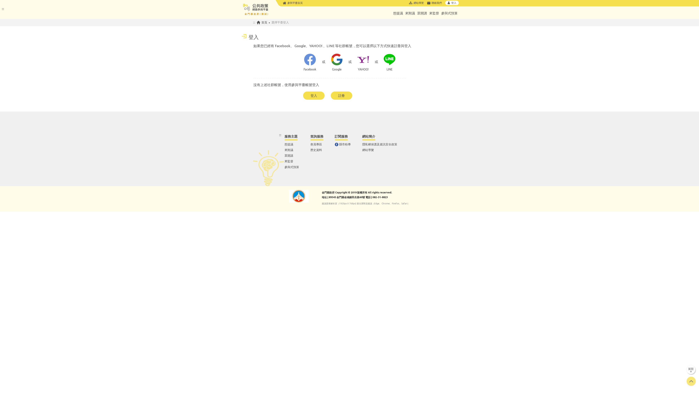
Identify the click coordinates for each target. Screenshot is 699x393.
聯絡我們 (437, 2)
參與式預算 (449, 13)
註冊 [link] (341, 95)
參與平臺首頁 (295, 2)
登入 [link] (314, 95)
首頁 (264, 22)
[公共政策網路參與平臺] (255, 9)
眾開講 (422, 13)
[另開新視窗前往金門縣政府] (298, 196)
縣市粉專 (345, 144)
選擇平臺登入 (280, 22)
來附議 (410, 13)
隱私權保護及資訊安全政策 (379, 144)
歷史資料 (316, 150)
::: (3, 9)
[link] (310, 63)
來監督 (434, 13)
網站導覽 (419, 2)
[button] (691, 382)
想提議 (398, 13)
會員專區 (316, 144)
